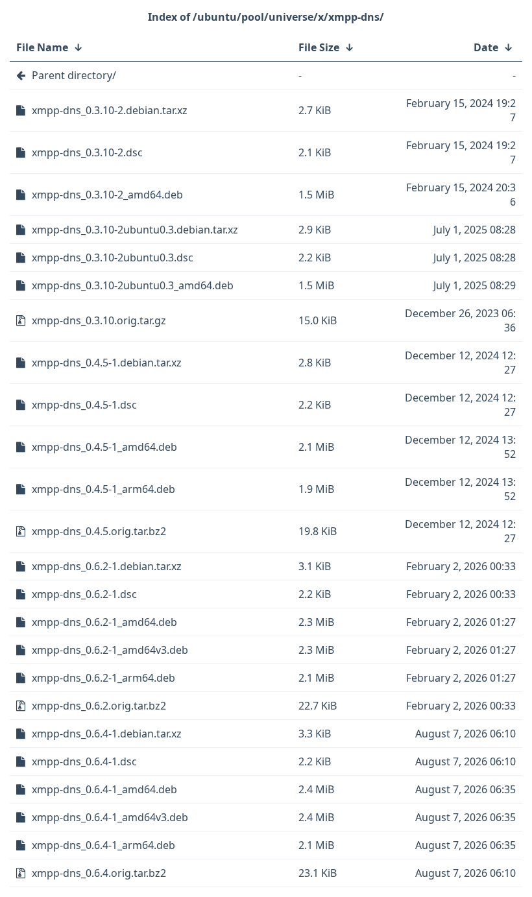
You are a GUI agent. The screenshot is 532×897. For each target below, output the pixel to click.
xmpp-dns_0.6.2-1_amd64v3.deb (110, 650)
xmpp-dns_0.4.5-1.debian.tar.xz (107, 362)
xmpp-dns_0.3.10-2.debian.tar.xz (109, 110)
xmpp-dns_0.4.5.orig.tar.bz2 (99, 531)
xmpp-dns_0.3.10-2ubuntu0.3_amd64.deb (133, 285)
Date (486, 47)
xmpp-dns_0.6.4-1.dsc (84, 761)
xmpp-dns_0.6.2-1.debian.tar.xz (107, 566)
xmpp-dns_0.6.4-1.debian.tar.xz (107, 733)
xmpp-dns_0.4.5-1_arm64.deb (103, 489)
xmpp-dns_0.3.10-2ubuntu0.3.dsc (112, 257)
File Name (42, 47)
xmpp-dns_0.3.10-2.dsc (87, 152)
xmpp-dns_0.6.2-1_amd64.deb (104, 622)
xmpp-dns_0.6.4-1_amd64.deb (104, 789)
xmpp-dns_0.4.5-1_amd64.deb (104, 447)
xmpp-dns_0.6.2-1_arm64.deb (103, 678)
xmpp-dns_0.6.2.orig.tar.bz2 (99, 706)
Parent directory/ (74, 75)
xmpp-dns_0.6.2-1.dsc (84, 594)
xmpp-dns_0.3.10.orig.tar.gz (99, 320)
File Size (318, 47)
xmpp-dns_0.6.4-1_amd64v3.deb (110, 817)
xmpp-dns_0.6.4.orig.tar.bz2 (99, 873)
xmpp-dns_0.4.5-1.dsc (84, 405)
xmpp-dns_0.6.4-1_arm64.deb (103, 845)
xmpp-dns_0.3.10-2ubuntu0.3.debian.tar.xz (135, 229)
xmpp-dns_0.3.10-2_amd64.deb (107, 194)
